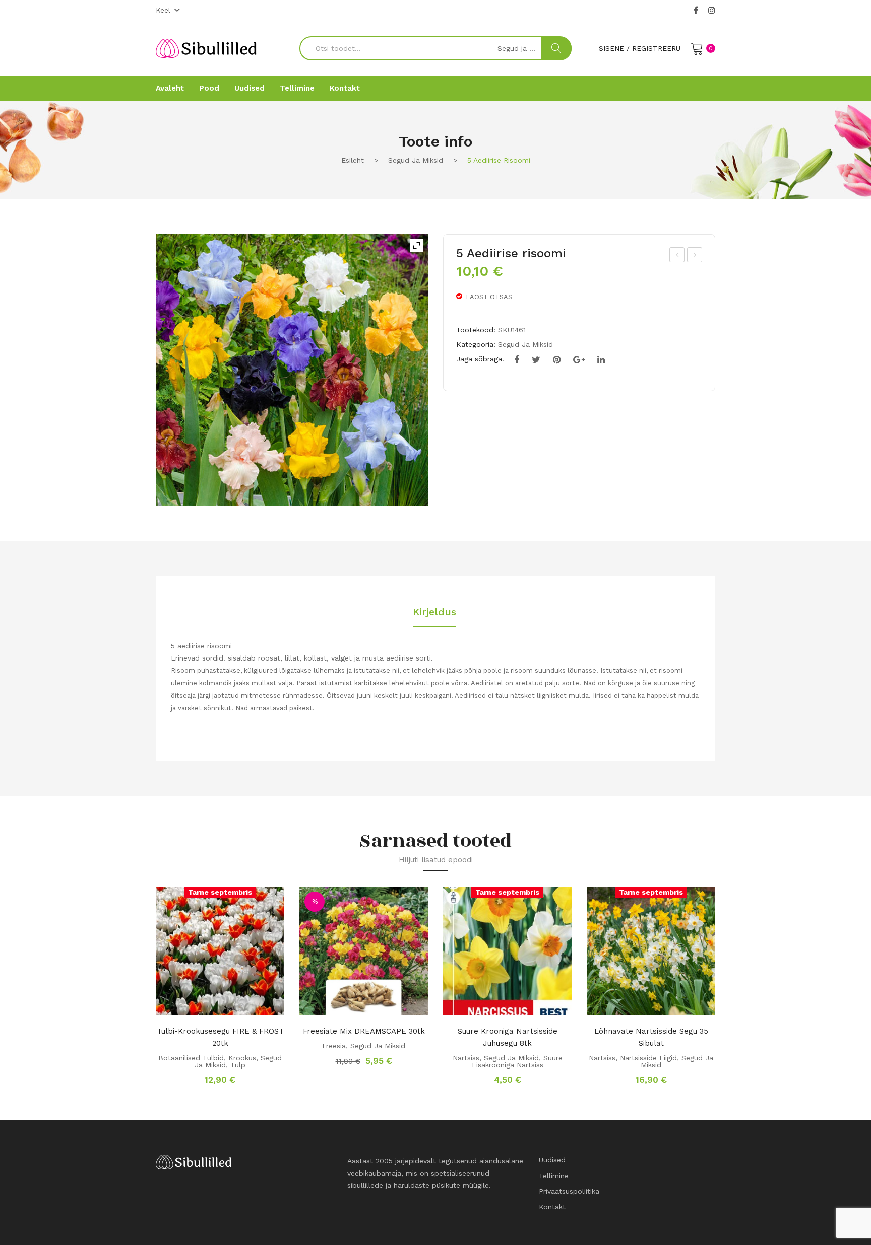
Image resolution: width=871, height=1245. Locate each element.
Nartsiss (466, 1058)
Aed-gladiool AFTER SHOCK (695, 256)
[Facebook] (696, 11)
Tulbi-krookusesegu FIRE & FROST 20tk (220, 1037)
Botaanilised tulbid (191, 1058)
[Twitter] (536, 360)
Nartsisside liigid (648, 1058)
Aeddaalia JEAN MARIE (677, 256)
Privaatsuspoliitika (569, 1191)
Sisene (611, 48)
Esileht (352, 160)
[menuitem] (170, 88)
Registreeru (656, 48)
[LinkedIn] (601, 360)
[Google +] (579, 360)
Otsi (556, 48)
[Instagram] (711, 11)
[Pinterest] (557, 360)
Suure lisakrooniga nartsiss (517, 1061)
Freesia (334, 1046)
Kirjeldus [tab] (434, 612)
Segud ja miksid (415, 160)
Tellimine (554, 1175)
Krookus (242, 1058)
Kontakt (552, 1207)
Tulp (237, 1065)
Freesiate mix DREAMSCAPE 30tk (364, 1031)
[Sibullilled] (206, 48)
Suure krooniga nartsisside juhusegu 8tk (507, 1037)
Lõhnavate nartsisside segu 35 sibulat (651, 1037)
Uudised (552, 1160)
